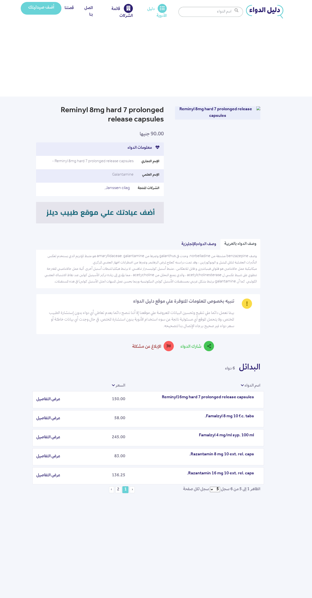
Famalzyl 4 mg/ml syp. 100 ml (226, 435)
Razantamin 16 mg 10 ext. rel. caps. (220, 473)
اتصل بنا (88, 11)
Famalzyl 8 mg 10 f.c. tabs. (229, 416)
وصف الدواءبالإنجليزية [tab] (198, 244)
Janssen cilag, (117, 188)
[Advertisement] (156, 60)
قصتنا (69, 8)
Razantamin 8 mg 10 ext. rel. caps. (221, 454)
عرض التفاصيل (48, 399)
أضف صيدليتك (41, 7)
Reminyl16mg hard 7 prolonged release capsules (208, 397)
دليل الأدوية (157, 12)
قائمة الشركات (122, 12)
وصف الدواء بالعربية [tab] (240, 244)
